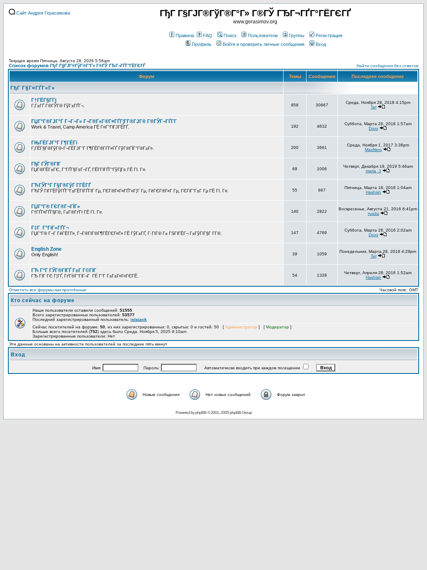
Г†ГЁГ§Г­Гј (43, 100)
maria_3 (373, 171)
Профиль (201, 44)
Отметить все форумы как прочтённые (47, 290)
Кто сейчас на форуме (43, 300)
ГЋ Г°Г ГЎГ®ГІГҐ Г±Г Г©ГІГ (64, 270)
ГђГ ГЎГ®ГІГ (46, 164)
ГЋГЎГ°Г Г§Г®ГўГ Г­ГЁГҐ (61, 185)
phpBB (200, 412)
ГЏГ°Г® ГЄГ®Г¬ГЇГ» (55, 206)
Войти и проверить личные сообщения (263, 44)
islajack (139, 319)
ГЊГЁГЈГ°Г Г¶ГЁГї (54, 143)
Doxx (373, 128)
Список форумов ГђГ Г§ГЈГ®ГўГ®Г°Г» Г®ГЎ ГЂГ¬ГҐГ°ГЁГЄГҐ (77, 65)
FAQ (207, 35)
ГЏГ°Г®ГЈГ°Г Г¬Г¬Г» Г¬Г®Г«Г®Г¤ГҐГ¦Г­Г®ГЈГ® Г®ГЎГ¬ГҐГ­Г (104, 121)
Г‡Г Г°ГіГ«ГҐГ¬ (50, 228)
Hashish (373, 192)
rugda (373, 213)
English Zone (46, 249)
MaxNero (373, 149)
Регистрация (329, 35)
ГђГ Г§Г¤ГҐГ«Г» (32, 88)
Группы (296, 35)
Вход (321, 44)
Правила (185, 35)
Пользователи (263, 35)
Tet (374, 107)
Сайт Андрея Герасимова (42, 12)
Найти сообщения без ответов (387, 65)
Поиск (230, 35)
